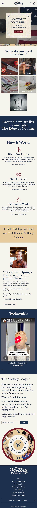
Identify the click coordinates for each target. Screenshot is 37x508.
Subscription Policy (18, 487)
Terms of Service (18, 492)
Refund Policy (18, 490)
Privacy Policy (18, 484)
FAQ (18, 478)
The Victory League (18, 500)
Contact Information (18, 495)
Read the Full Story (9, 304)
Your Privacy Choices (18, 481)
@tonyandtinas (18, 365)
